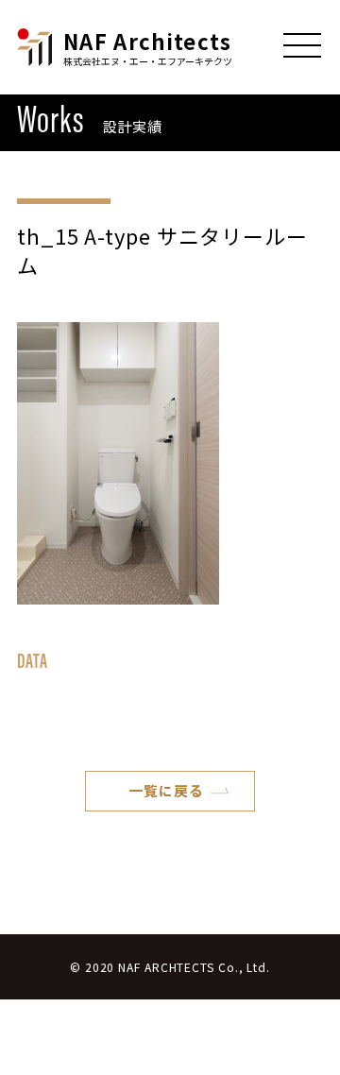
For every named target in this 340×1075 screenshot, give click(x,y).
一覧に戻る (166, 790)
